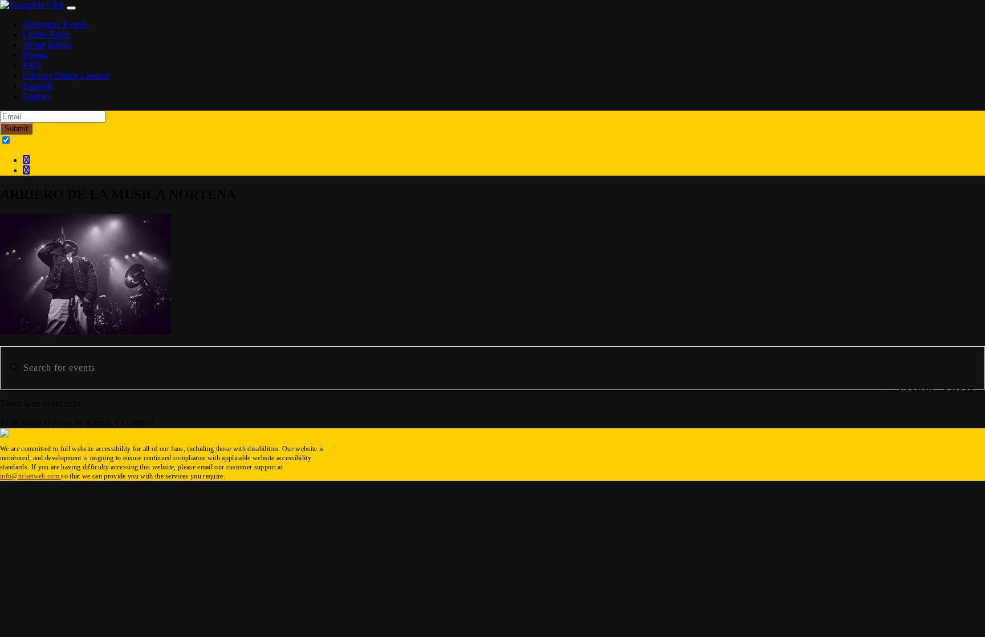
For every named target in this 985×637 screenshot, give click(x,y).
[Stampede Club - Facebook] (26, 160)
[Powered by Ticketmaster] (4, 434)
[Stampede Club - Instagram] (26, 170)
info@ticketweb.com (30, 476)
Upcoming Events (55, 24)
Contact (37, 96)
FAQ (32, 65)
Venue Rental (47, 45)
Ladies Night (46, 34)
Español (37, 86)
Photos (35, 55)
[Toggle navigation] (71, 8)
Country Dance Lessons (66, 75)
